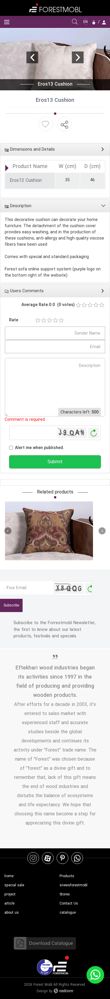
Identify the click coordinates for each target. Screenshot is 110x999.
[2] (43, 320)
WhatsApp (77, 858)
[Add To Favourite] (45, 124)
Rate (13, 320)
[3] (49, 320)
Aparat (47, 858)
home (8, 876)
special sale (14, 885)
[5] (61, 320)
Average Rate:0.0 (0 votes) (48, 305)
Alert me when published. (39, 448)
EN (86, 22)
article (9, 903)
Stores (65, 894)
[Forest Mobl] (55, 8)
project (10, 894)
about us (11, 913)
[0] (78, 305)
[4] (55, 320)
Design (42, 991)
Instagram (33, 858)
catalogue (68, 913)
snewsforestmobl (73, 885)
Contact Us (69, 903)
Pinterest (62, 858)
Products (67, 876)
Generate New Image (93, 433)
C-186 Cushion (49, 531)
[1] (37, 320)
